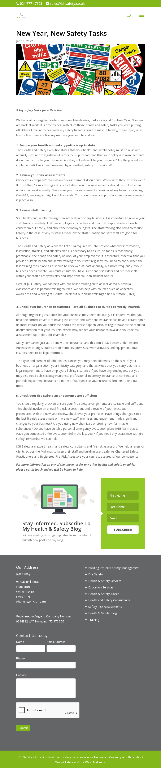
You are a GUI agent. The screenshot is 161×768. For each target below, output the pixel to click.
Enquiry (22, 675)
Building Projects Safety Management (114, 568)
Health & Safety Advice (103, 594)
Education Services (101, 587)
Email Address (57, 641)
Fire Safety (95, 574)
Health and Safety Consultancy (109, 600)
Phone (20, 658)
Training (93, 620)
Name (21, 641)
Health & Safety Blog (102, 613)
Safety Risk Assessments (105, 607)
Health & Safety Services (105, 581)
